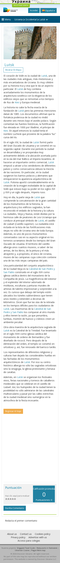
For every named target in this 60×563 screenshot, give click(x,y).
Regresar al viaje (13, 411)
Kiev (17, 102)
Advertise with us (37, 537)
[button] (8, 42)
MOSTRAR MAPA (21, 5)
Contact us (26, 534)
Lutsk (44, 75)
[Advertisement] (30, 450)
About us (12, 534)
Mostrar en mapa (13, 69)
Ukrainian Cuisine (22, 550)
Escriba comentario (14, 508)
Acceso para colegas (29, 540)
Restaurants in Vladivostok (47, 548)
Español (49, 10)
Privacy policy (18, 537)
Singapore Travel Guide (26, 548)
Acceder (34, 10)
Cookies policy (42, 534)
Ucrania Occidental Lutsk (30, 19)
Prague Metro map (38, 550)
